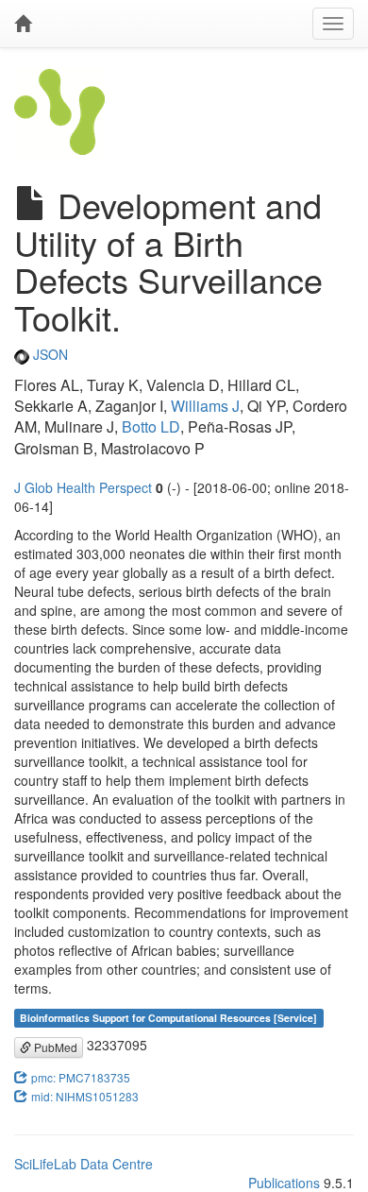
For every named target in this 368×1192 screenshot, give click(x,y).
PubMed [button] (54, 1047)
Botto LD (151, 426)
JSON (48, 354)
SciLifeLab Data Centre (83, 1163)
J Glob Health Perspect (83, 487)
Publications (284, 1182)
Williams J (205, 406)
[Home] (22, 23)
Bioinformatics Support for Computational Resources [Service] (168, 1018)
